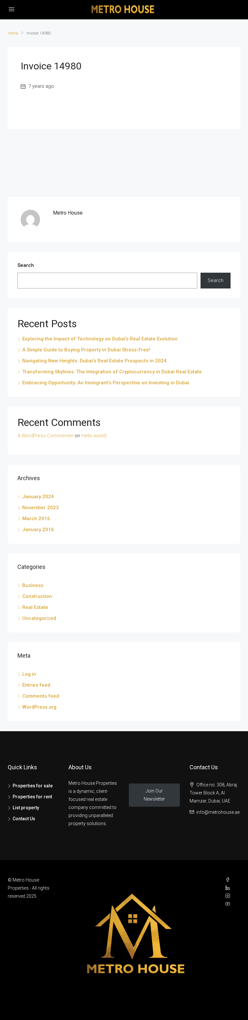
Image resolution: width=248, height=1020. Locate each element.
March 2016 (36, 518)
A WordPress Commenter (45, 436)
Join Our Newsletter (154, 795)
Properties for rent (32, 796)
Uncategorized (39, 618)
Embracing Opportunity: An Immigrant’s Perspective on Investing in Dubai (105, 383)
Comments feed (40, 696)
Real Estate (35, 607)
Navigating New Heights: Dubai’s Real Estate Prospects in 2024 (94, 361)
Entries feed (36, 685)
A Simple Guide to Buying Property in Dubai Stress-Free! (86, 350)
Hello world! (94, 436)
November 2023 (40, 507)
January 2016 (38, 529)
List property (26, 807)
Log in (29, 674)
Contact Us (24, 818)
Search (25, 265)
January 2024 (38, 497)
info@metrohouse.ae (218, 812)
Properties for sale (33, 785)
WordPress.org (39, 707)
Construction (37, 596)
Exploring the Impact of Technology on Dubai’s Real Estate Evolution (100, 339)
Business (32, 585)
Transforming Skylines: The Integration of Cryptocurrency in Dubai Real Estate (112, 372)
